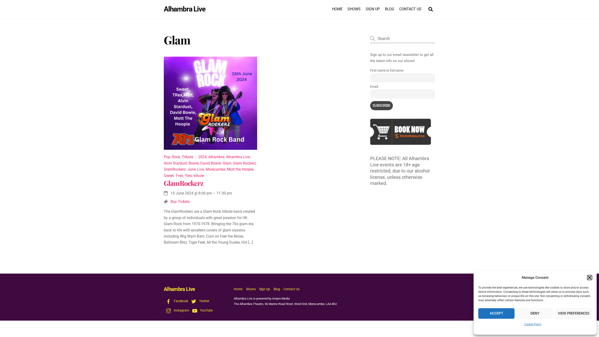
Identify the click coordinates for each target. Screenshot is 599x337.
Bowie (194, 163)
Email (374, 86)
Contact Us (410, 9)
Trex (188, 175)
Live (200, 169)
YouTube (206, 310)
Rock (176, 157)
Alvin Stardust (175, 163)
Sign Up (373, 9)
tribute (199, 175)
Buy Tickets (180, 201)
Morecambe (215, 169)
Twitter (203, 301)
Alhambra (216, 157)
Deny (534, 313)
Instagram (181, 310)
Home (337, 9)
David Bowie (210, 163)
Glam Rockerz (244, 163)
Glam (227, 163)
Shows (354, 9)
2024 (202, 157)
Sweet (169, 175)
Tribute (187, 157)
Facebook (180, 301)
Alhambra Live (238, 157)
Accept (496, 313)
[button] (589, 277)
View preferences (573, 313)
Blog (389, 9)
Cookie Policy (532, 324)
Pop (167, 157)
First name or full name (386, 70)
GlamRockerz (175, 169)
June (191, 169)
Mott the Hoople (240, 169)
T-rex (179, 175)
